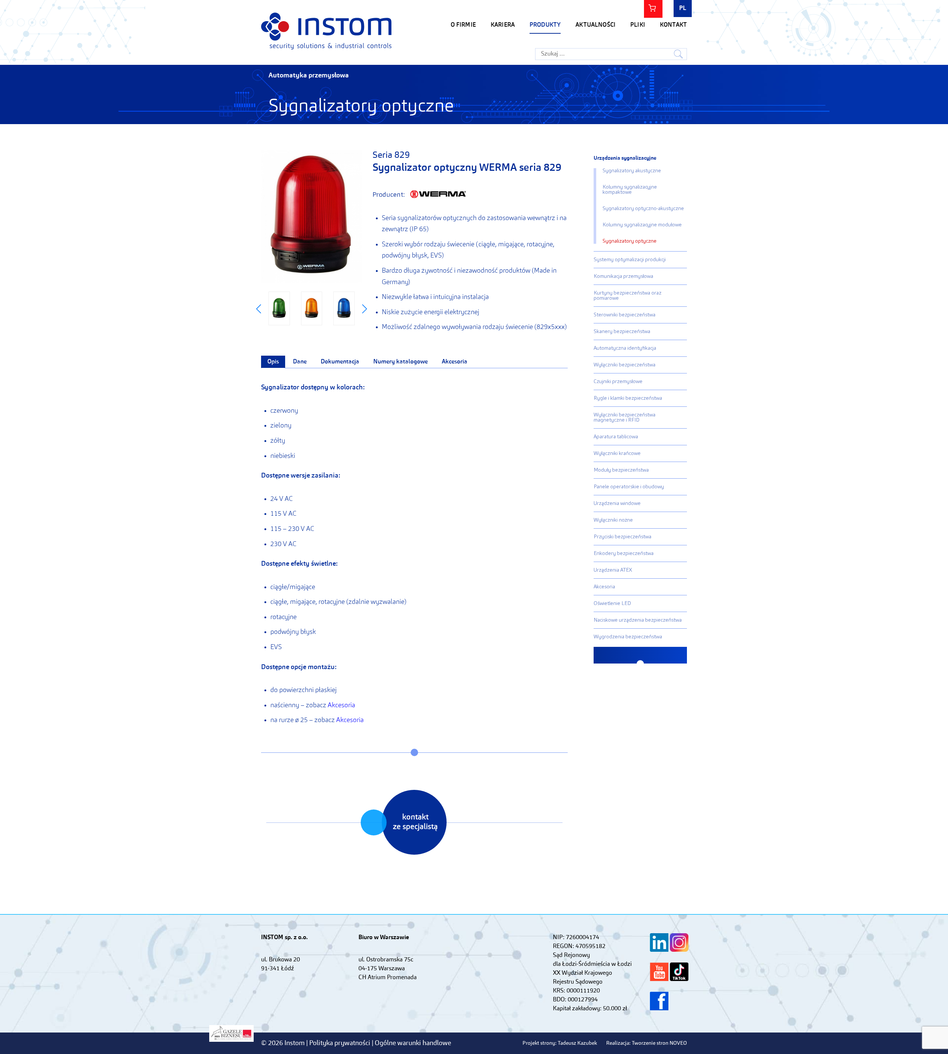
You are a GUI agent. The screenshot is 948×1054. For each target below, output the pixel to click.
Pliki (637, 25)
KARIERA (503, 25)
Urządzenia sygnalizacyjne (625, 158)
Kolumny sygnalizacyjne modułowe (642, 224)
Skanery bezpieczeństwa (622, 331)
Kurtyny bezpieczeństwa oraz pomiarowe (627, 295)
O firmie (463, 25)
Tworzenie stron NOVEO (659, 1043)
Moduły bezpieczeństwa (621, 470)
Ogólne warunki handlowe (413, 1043)
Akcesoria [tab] (454, 362)
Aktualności (595, 25)
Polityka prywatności (340, 1043)
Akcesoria (341, 705)
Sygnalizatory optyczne (629, 241)
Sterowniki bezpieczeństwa (624, 314)
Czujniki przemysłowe (618, 381)
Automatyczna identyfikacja (625, 348)
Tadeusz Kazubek (577, 1043)
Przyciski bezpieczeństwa (622, 536)
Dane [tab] (300, 362)
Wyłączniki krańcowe (617, 453)
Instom (326, 31)
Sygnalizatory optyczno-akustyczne (643, 208)
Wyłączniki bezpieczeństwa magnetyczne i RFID (624, 417)
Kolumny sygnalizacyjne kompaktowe (629, 189)
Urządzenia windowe (617, 503)
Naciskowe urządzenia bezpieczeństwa (638, 620)
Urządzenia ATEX (613, 570)
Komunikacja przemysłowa (623, 276)
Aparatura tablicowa (616, 436)
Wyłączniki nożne (613, 520)
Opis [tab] (273, 362)
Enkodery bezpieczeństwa (624, 553)
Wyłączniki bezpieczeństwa (624, 365)
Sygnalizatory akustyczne (631, 170)
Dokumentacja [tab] (340, 362)
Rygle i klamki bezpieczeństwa (628, 398)
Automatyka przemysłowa (308, 75)
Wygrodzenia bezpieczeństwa (628, 636)
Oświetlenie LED (612, 603)
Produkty (545, 25)
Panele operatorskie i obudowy (629, 486)
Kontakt (673, 25)
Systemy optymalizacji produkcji (630, 259)
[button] (259, 309)
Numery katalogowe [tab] (400, 362)
